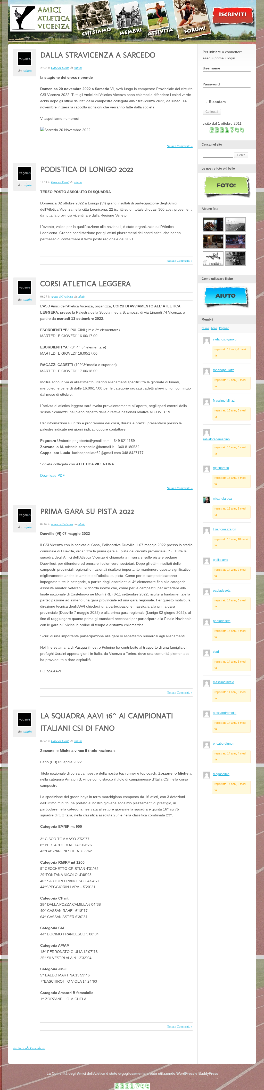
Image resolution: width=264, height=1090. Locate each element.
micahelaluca (222, 498)
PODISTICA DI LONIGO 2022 (87, 169)
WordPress (185, 1073)
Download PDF (52, 475)
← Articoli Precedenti (29, 1047)
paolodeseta (221, 621)
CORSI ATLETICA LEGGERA (85, 283)
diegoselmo (221, 774)
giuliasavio (220, 560)
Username (211, 68)
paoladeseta (221, 590)
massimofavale (223, 682)
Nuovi (205, 328)
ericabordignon (223, 743)
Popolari (224, 328)
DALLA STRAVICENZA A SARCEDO (97, 55)
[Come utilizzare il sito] (226, 308)
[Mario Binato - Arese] (235, 265)
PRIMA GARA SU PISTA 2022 (87, 511)
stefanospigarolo (224, 339)
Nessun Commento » (180, 146)
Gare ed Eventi (60, 68)
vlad (216, 652)
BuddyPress (208, 1073)
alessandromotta (224, 713)
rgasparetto (221, 468)
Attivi (214, 328)
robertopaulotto (223, 370)
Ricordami (217, 102)
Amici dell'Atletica (62, 296)
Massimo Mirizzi (224, 400)
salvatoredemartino (216, 439)
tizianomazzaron (224, 529)
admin (27, 70)
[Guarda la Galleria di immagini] (227, 197)
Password (211, 84)
